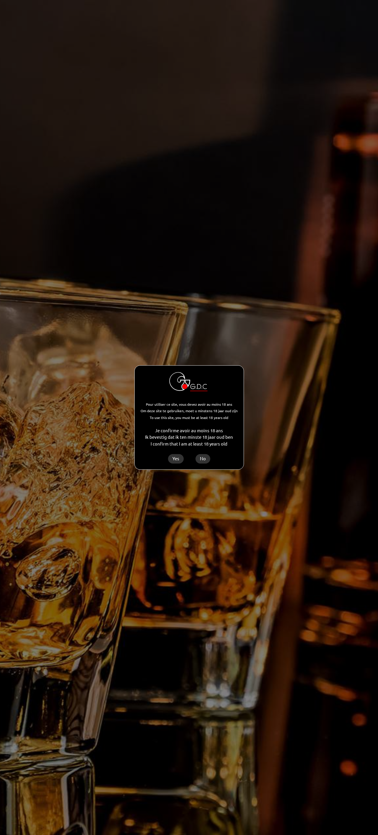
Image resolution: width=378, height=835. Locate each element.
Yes (175, 458)
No (203, 458)
